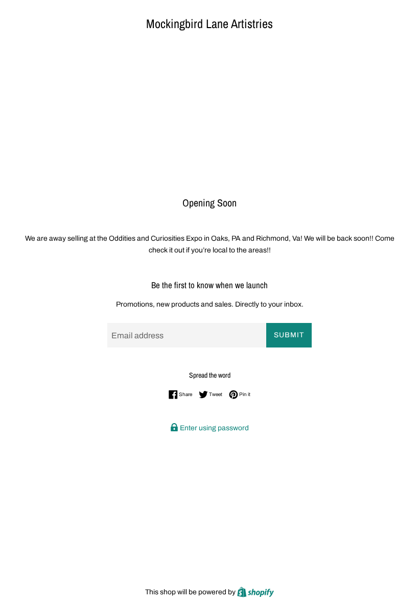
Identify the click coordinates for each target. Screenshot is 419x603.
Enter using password (213, 428)
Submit (289, 335)
